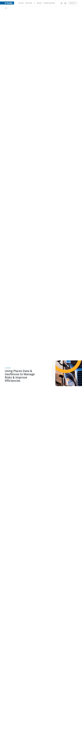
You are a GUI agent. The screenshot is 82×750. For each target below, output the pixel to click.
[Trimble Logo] (7, 3)
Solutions (21, 3)
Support (65, 3)
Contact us (73, 3)
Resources (39, 3)
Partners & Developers (49, 3)
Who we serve (29, 3)
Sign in (61, 3)
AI (34, 3)
